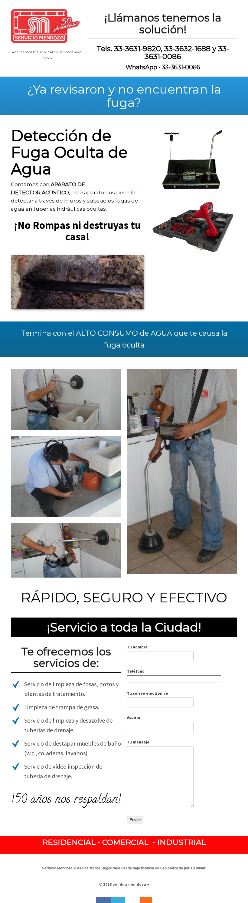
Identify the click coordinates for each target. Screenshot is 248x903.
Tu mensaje (138, 742)
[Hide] (148, 900)
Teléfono (136, 671)
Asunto (133, 717)
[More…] (142, 900)
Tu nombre (137, 647)
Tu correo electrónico (147, 693)
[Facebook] (103, 900)
